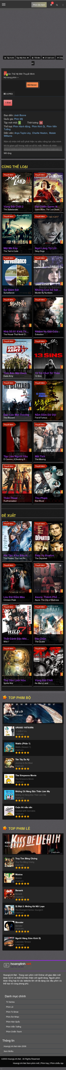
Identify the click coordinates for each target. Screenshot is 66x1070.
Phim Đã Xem (39, 4)
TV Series (10, 1001)
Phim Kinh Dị (38, 126)
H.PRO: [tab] (9, 93)
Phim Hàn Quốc (13, 1021)
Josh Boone (20, 115)
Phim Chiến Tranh (14, 1031)
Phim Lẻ (9, 1006)
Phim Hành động (21, 126)
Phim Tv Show (12, 1011)
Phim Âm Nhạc (12, 1016)
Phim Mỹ (18, 118)
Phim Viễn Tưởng (13, 1026)
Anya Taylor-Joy (22, 132)
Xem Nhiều (8, 1051)
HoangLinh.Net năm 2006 (15, 1046)
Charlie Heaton (39, 132)
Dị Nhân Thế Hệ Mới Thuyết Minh (19, 73)
